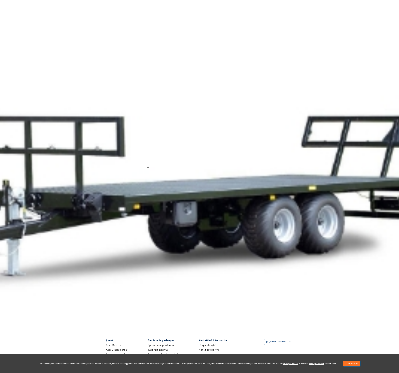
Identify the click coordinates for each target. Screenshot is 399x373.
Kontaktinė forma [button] (209, 349)
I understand (352, 363)
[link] (220, 146)
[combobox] (266, 342)
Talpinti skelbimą (158, 349)
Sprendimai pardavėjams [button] (162, 345)
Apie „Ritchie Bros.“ (117, 349)
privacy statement (316, 363)
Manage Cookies (290, 363)
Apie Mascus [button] (113, 345)
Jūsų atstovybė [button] (207, 345)
